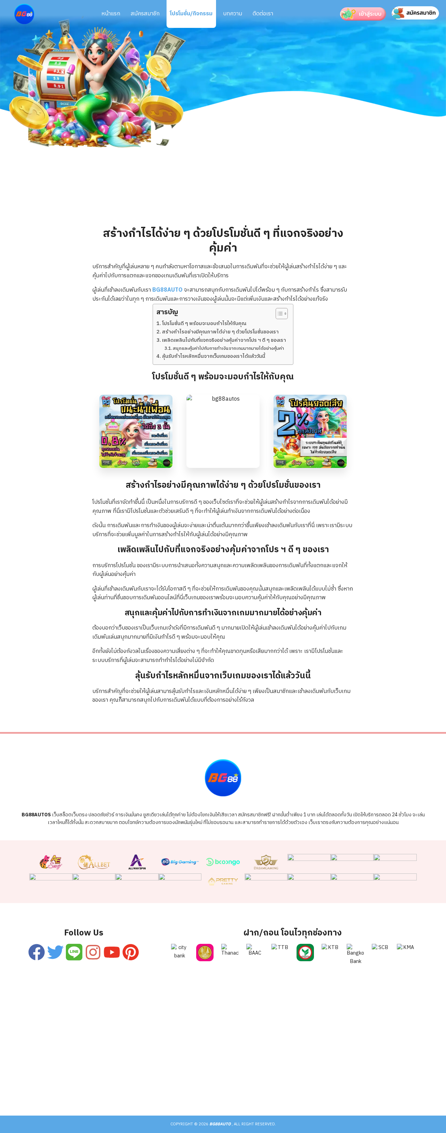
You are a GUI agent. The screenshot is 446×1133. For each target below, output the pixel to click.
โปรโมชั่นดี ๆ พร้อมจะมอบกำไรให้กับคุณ (204, 324)
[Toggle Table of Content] (278, 313)
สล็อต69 (115, 1088)
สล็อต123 (150, 1088)
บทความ (232, 13)
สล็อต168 (329, 1088)
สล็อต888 (292, 1088)
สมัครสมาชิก (145, 13)
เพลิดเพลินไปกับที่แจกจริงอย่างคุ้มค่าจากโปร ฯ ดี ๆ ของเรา (224, 341)
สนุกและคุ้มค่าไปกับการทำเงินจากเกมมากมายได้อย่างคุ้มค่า (228, 348)
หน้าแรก (110, 13)
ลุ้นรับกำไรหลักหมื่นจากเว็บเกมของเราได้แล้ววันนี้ (213, 357)
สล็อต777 (256, 1088)
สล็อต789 (365, 1088)
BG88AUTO (167, 290)
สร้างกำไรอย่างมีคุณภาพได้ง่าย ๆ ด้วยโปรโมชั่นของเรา (220, 332)
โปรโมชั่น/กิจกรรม (191, 13)
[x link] (55, 952)
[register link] (36, 952)
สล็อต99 (185, 1088)
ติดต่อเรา (263, 13)
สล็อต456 (81, 1088)
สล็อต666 (220, 1088)
